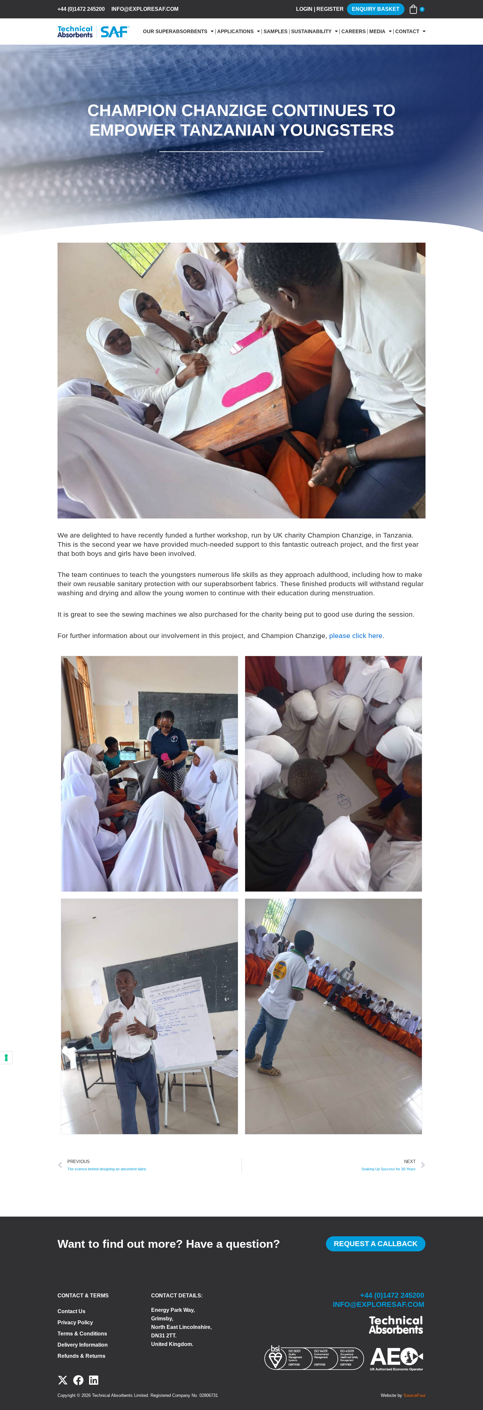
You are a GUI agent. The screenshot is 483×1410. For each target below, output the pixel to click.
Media (377, 31)
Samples (276, 31)
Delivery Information (83, 1345)
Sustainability (311, 31)
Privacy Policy (75, 1322)
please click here (355, 635)
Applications (235, 31)
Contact (407, 31)
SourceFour (414, 1395)
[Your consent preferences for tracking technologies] (6, 1057)
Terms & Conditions (82, 1333)
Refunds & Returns (81, 1356)
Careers (353, 31)
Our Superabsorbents (175, 31)
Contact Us (71, 1311)
